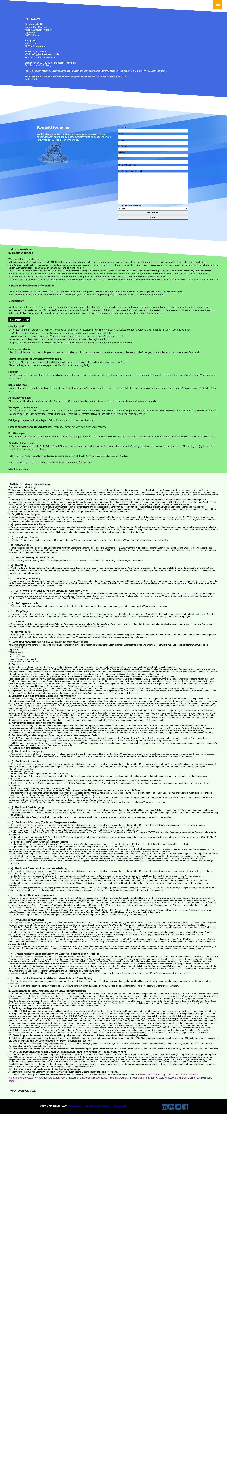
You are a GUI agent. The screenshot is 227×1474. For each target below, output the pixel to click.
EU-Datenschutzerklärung (97, 1106)
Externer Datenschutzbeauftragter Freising (93, 1077)
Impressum (75, 1106)
